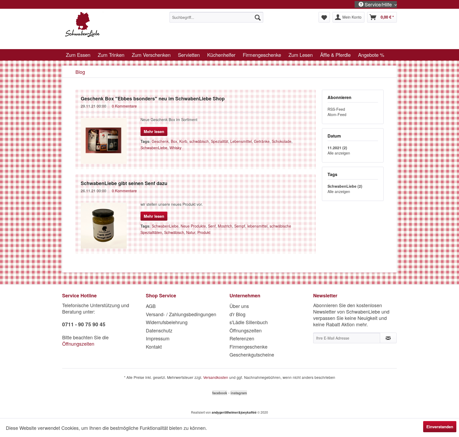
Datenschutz (159, 330)
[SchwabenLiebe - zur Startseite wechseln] (105, 29)
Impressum (157, 338)
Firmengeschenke (248, 346)
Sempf (239, 226)
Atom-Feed (337, 114)
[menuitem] (216, 17)
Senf (212, 226)
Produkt (203, 232)
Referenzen (242, 338)
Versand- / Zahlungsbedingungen (181, 314)
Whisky (175, 147)
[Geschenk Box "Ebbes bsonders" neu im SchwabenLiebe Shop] (104, 141)
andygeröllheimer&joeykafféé (234, 412)
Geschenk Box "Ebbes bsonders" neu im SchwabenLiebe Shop (153, 98)
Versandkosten (215, 377)
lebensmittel (257, 226)
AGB (151, 305)
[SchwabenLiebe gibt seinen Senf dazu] (104, 226)
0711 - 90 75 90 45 (83, 324)
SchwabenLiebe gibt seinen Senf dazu (124, 183)
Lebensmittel (241, 141)
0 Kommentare (124, 106)
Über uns (239, 305)
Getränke (262, 141)
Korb (183, 141)
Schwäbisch (174, 232)
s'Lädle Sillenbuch (249, 322)
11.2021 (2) (337, 147)
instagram (239, 392)
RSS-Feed (336, 109)
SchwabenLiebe (154, 147)
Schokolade (281, 141)
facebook (219, 392)
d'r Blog (237, 314)
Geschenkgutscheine (252, 354)
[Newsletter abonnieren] (388, 338)
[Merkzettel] (324, 17)
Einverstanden (439, 427)
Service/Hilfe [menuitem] (378, 4)
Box (174, 141)
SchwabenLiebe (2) (345, 186)
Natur (190, 232)
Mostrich (225, 226)
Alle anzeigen (339, 153)
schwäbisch (199, 141)
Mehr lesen (154, 131)
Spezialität (219, 141)
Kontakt (154, 346)
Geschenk (160, 141)
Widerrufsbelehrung (167, 322)
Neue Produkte (193, 226)
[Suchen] (257, 17)
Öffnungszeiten (78, 343)
